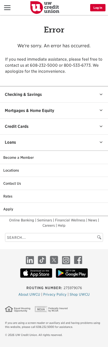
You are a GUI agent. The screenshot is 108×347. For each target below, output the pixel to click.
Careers (49, 225)
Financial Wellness (70, 220)
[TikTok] (42, 260)
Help (62, 225)
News (93, 220)
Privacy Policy (55, 294)
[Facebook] (78, 260)
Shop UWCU (80, 294)
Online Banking (22, 220)
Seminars (45, 220)
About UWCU (29, 294)
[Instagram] (66, 260)
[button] (5, 7)
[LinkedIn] (30, 260)
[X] (54, 260)
